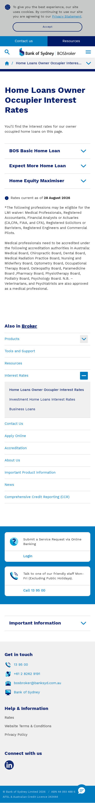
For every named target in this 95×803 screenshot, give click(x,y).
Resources (71, 41)
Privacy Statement (66, 16)
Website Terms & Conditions (28, 726)
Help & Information (26, 708)
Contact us (24, 41)
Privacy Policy (16, 735)
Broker (29, 326)
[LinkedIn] (9, 765)
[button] (81, 790)
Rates (9, 717)
